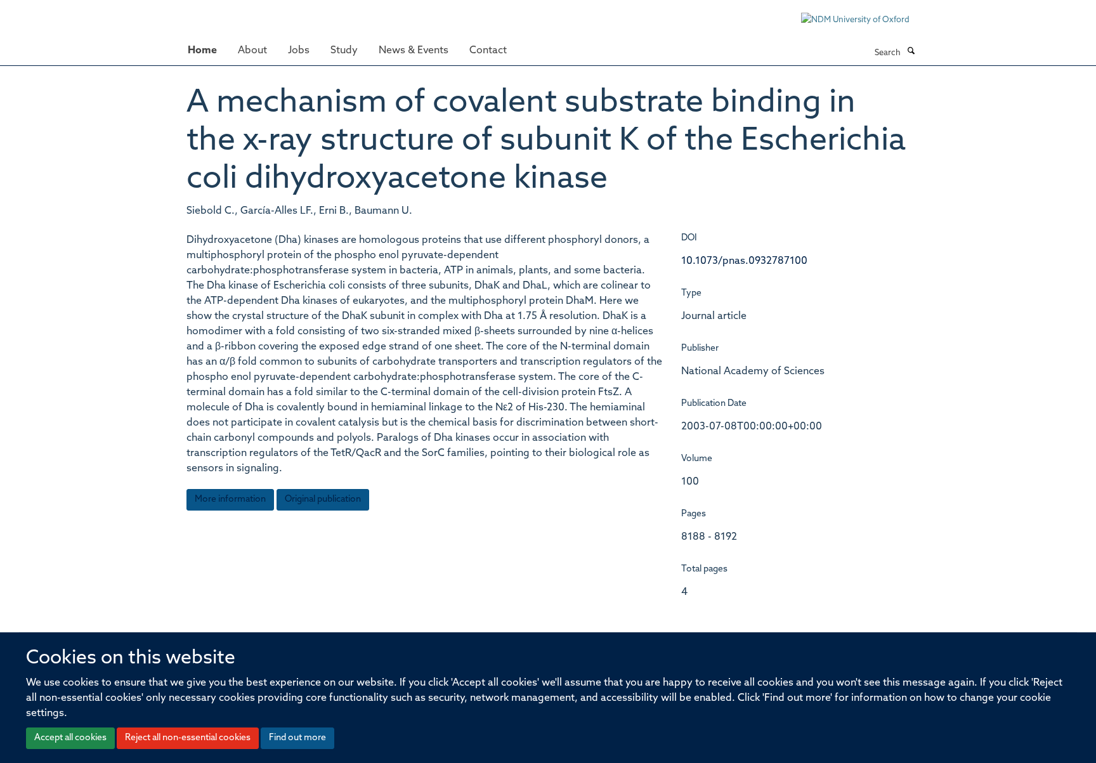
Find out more (297, 738)
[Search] (911, 52)
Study (344, 51)
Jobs (299, 51)
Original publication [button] (323, 499)
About (252, 51)
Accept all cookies (70, 738)
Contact (488, 51)
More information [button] (230, 499)
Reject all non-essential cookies (188, 738)
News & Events (413, 51)
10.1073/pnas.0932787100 (744, 261)
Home (202, 51)
